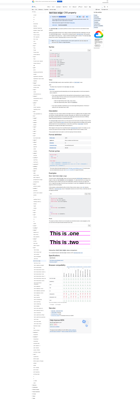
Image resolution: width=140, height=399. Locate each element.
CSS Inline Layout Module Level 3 (75, 168)
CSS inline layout (54, 314)
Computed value (53, 145)
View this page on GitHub (55, 331)
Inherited (52, 142)
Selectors (34, 385)
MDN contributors (72, 330)
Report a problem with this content (68, 331)
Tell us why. (72, 22)
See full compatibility (62, 25)
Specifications (97, 24)
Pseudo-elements (36, 391)
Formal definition (97, 18)
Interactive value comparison (63, 250)
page (78, 252)
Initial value (52, 137)
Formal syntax (97, 20)
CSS (59, 28)
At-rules (34, 393)
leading (62, 122)
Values (34, 396)
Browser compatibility (98, 25)
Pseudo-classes (36, 389)
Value (50, 80)
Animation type (53, 147)
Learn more (54, 25)
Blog (90, 6)
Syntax (95, 15)
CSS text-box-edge (55, 315)
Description (96, 17)
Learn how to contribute (54, 326)
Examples (96, 22)
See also (96, 27)
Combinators (35, 387)
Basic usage (58, 176)
